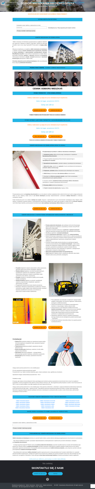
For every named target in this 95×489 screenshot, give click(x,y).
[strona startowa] (10, 3)
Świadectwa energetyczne (37, 2)
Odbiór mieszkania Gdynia (22, 404)
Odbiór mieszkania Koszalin (47, 402)
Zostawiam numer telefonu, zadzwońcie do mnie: (29, 25)
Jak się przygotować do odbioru (52, 5)
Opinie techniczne (71, 2)
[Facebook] (47, 479)
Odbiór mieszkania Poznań (72, 400)
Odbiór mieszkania (51, 2)
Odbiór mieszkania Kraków (47, 404)
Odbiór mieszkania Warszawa (72, 404)
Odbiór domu (61, 2)
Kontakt (70, 5)
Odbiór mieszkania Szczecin (72, 402)
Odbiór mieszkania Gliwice (23, 406)
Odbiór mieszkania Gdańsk (23, 402)
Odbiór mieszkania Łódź (47, 407)
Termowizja (81, 2)
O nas (63, 5)
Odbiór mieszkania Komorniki (47, 400)
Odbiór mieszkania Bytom (22, 400)
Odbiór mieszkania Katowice (22, 407)
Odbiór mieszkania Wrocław (72, 406)
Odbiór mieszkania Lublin (47, 406)
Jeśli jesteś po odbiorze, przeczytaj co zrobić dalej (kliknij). (47, 459)
